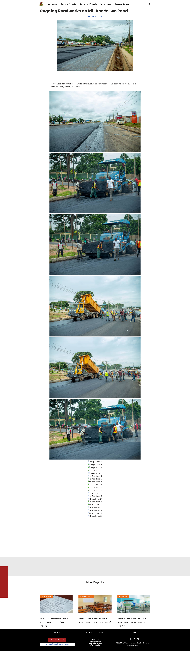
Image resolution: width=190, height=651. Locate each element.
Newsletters (95, 640)
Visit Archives (95, 646)
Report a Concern (122, 4)
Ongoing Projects (95, 642)
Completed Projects (88, 4)
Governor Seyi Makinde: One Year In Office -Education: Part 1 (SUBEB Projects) (54, 622)
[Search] (149, 4)
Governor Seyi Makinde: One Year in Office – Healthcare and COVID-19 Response (131, 622)
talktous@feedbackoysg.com (57, 644)
